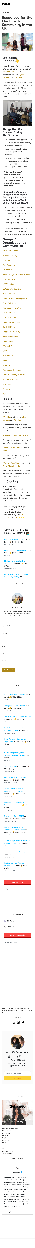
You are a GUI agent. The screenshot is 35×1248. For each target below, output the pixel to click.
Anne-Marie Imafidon (12, 466)
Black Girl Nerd (9, 327)
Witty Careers (9, 293)
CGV (15, 518)
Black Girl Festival (10, 336)
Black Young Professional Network (17, 274)
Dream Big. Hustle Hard (12, 448)
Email (3, 653)
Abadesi (17, 420)
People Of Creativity (11, 332)
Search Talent (6, 1133)
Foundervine (8, 269)
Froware (6, 389)
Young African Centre (12, 308)
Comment (4, 633)
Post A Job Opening (8, 1131)
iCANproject (8, 355)
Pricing (4, 1143)
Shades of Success (11, 379)
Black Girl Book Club (11, 322)
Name (3, 646)
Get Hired (5, 1135)
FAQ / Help (5, 1138)
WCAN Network (9, 284)
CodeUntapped (9, 279)
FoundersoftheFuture (12, 370)
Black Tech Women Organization (16, 298)
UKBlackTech (8, 351)
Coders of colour (10, 317)
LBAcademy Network (12, 289)
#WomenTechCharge (12, 463)
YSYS (5, 360)
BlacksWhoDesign (10, 255)
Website (4, 660)
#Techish (7, 417)
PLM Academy (9, 265)
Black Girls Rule (9, 313)
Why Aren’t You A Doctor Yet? (15, 435)
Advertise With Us (7, 1151)
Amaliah (6, 365)
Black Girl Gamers (10, 250)
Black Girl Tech (9, 341)
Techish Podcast (7, 1153)
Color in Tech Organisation (14, 374)
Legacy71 (7, 260)
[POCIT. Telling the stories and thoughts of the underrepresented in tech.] (6, 4)
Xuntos (6, 394)
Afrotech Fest (9, 71)
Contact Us (5, 1140)
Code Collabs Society (12, 303)
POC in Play (8, 384)
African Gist (21, 77)
